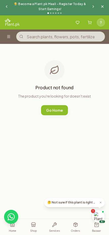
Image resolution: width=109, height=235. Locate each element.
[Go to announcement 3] (53, 13)
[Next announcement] (93, 6)
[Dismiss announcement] (102, 6)
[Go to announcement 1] (48, 13)
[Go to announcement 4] (56, 13)
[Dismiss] (100, 202)
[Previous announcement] (6, 6)
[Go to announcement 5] (58, 13)
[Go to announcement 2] (50, 13)
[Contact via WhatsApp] (11, 217)
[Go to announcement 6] (61, 13)
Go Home (54, 110)
